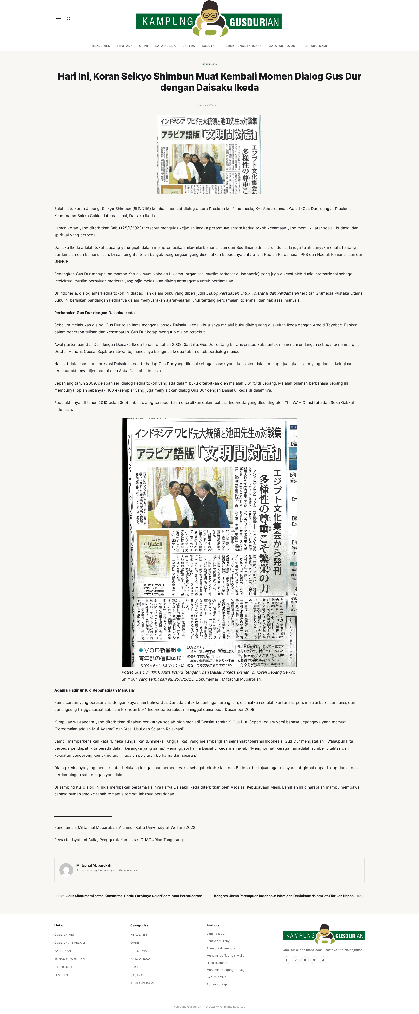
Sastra (189, 46)
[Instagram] (296, 960)
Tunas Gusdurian (69, 959)
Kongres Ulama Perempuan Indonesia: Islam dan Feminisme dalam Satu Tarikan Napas (284, 896)
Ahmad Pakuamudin (221, 948)
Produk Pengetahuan (241, 46)
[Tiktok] (323, 960)
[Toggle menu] (58, 19)
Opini (143, 46)
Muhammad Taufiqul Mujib (225, 955)
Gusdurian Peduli (69, 942)
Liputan (124, 46)
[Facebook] (286, 960)
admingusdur (216, 933)
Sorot (207, 46)
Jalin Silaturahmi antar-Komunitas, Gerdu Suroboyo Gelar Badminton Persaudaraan (134, 896)
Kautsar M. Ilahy (218, 941)
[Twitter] (314, 960)
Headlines (101, 46)
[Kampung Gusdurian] (209, 18)
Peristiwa (138, 951)
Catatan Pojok (282, 46)
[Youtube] (305, 960)
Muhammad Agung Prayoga (226, 970)
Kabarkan (62, 951)
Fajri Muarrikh (216, 977)
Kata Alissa (165, 46)
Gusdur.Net (64, 934)
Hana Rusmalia (217, 963)
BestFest (62, 975)
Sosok (136, 967)
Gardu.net (63, 967)
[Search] (68, 18)
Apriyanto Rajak (218, 984)
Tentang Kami (314, 46)
